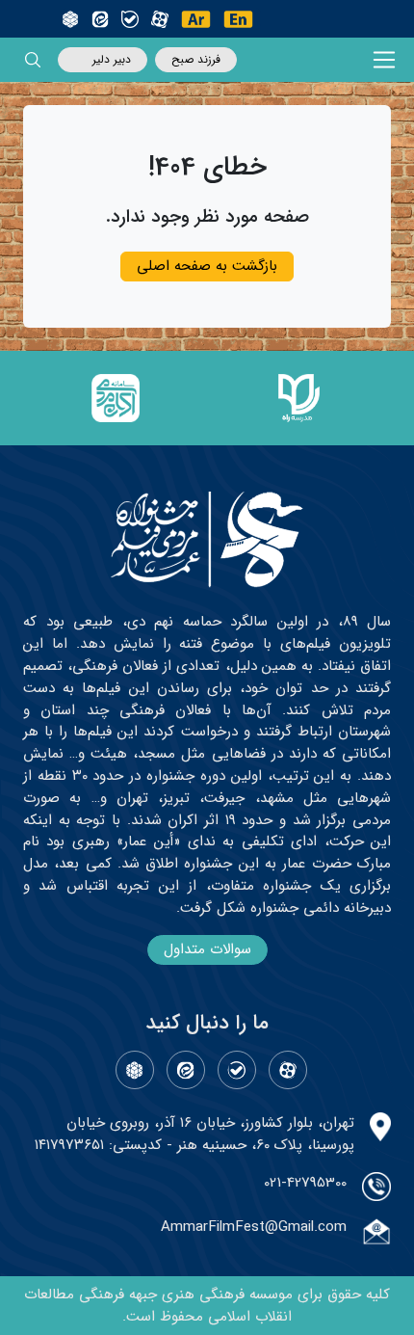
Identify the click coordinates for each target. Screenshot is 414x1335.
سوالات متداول (207, 949)
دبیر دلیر (111, 59)
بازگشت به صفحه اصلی (207, 266)
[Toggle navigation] (385, 60)
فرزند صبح (195, 59)
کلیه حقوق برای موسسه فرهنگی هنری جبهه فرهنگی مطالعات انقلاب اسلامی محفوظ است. (207, 1305)
